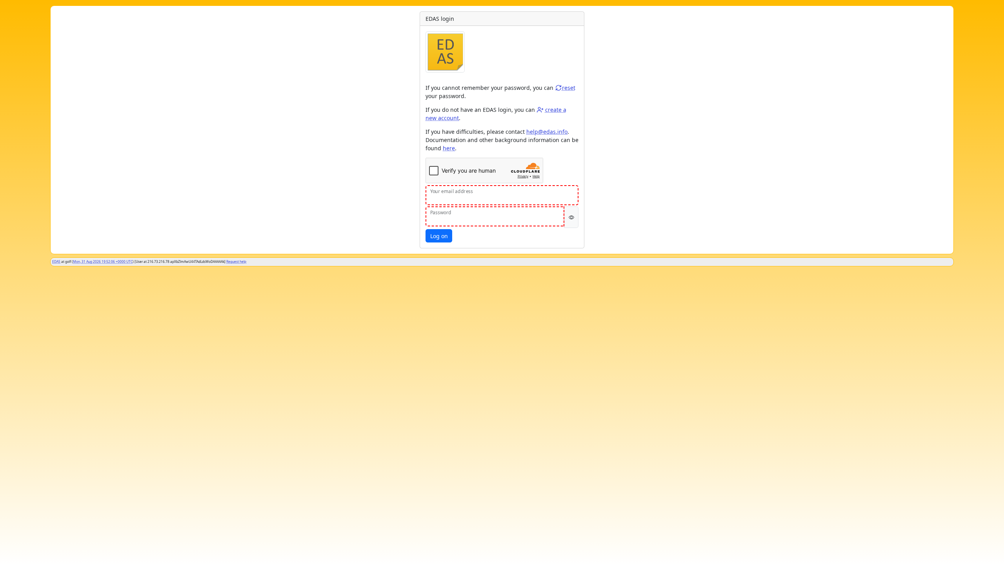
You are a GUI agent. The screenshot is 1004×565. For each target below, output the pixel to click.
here (449, 148)
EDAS (56, 261)
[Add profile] (540, 109)
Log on (439, 236)
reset (568, 87)
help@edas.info (546, 131)
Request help (236, 261)
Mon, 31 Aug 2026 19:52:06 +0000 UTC (103, 261)
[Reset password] (558, 87)
